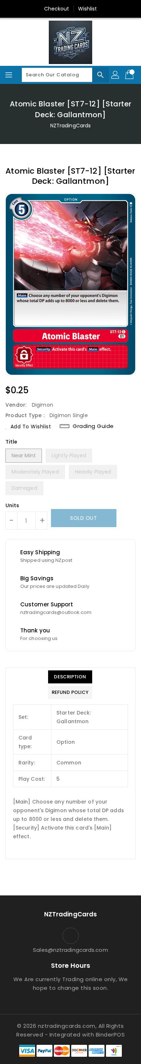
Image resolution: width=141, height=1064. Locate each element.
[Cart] (130, 75)
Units (12, 505)
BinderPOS (110, 1034)
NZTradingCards (70, 125)
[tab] (70, 676)
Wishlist (87, 8)
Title (11, 441)
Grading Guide (93, 426)
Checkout (56, 8)
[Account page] (115, 75)
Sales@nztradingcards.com (70, 950)
